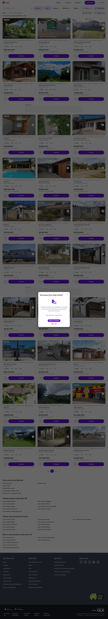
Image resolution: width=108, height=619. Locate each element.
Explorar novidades (54, 320)
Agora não (54, 323)
